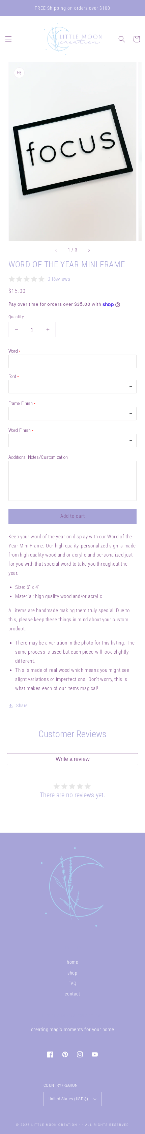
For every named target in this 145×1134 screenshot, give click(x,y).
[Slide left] (56, 250)
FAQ (72, 983)
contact (72, 993)
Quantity (16, 316)
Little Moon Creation (54, 1125)
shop (72, 973)
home (72, 962)
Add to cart (72, 516)
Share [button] (22, 705)
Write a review (73, 759)
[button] (8, 39)
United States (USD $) (68, 1098)
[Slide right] (88, 250)
